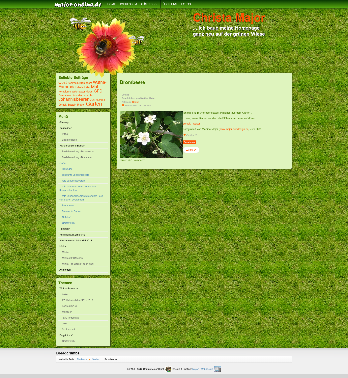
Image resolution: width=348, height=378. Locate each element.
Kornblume (64, 91)
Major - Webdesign (202, 369)
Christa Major (229, 17)
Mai (94, 86)
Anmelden (65, 269)
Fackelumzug (69, 305)
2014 (65, 323)
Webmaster (78, 91)
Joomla (87, 95)
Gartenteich (68, 222)
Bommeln (73, 83)
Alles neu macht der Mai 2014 (75, 240)
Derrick (62, 104)
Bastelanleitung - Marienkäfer (78, 151)
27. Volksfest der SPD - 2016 (77, 300)
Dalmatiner (64, 95)
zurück (187, 123)
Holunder (77, 95)
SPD (98, 91)
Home (111, 4)
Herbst (89, 91)
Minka (62, 246)
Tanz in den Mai (70, 317)
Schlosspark (69, 329)
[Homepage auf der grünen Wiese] (78, 4)
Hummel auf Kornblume (72, 234)
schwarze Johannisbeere (75, 174)
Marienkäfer (83, 87)
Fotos (186, 4)
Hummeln (64, 229)
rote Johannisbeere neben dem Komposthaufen (77, 188)
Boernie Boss (69, 139)
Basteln (71, 104)
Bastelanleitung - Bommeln (77, 157)
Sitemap (63, 122)
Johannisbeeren (73, 99)
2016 (65, 294)
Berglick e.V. (66, 335)
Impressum (128, 4)
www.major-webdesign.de (234, 129)
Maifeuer (67, 311)
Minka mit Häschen (72, 258)
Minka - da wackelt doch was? (78, 263)
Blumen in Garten (71, 211)
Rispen (81, 104)
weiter (196, 123)
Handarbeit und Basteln (72, 145)
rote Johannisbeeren (73, 180)
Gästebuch (149, 4)
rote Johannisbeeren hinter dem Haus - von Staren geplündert (82, 197)
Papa (65, 133)
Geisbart (66, 217)
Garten (94, 103)
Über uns (170, 4)
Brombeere (85, 83)
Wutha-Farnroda (68, 288)
